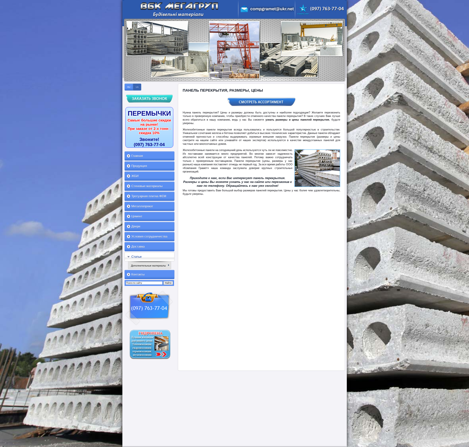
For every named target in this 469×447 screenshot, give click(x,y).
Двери (135, 226)
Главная (137, 156)
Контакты (138, 274)
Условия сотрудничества (149, 236)
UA (137, 87)
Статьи (136, 256)
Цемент (136, 216)
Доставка (138, 246)
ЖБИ (135, 176)
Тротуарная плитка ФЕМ (148, 196)
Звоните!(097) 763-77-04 (149, 142)
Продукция (139, 166)
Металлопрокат (142, 206)
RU (128, 87)
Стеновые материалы (147, 186)
